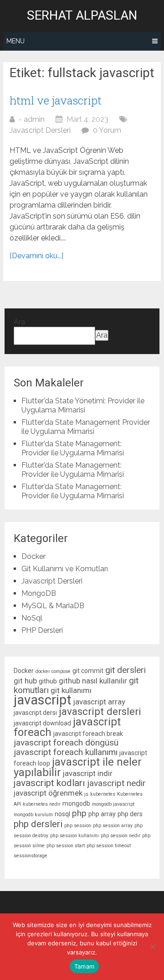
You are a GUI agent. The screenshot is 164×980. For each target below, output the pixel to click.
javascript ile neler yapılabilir (78, 767)
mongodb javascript (113, 804)
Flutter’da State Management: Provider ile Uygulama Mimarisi (72, 448)
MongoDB (38, 593)
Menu (15, 41)
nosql (62, 814)
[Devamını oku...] (36, 255)
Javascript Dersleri (40, 130)
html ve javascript (56, 100)
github (48, 681)
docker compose (53, 671)
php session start (65, 846)
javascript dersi (35, 712)
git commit (87, 670)
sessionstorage (30, 856)
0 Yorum (107, 130)
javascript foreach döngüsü (66, 742)
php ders (130, 814)
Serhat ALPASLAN (82, 15)
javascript (43, 700)
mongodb (76, 803)
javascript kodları (49, 782)
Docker (33, 556)
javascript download (42, 723)
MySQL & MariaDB (52, 605)
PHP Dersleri (42, 630)
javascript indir (88, 773)
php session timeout (109, 846)
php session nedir (120, 836)
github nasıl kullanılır (93, 680)
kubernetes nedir (42, 804)
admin (34, 119)
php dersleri (38, 823)
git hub (25, 680)
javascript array (99, 701)
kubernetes (102, 794)
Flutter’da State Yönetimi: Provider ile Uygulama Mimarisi (82, 405)
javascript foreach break (88, 733)
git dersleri (125, 670)
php (79, 813)
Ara (19, 322)
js (86, 794)
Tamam (84, 966)
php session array (113, 826)
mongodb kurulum (33, 815)
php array (102, 814)
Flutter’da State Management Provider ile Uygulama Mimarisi (85, 427)
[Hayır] (152, 946)
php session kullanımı (74, 836)
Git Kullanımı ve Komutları (64, 568)
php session (77, 826)
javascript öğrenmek (48, 793)
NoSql (31, 618)
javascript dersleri (100, 711)
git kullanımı (71, 690)
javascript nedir (116, 783)
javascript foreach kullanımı (66, 752)
